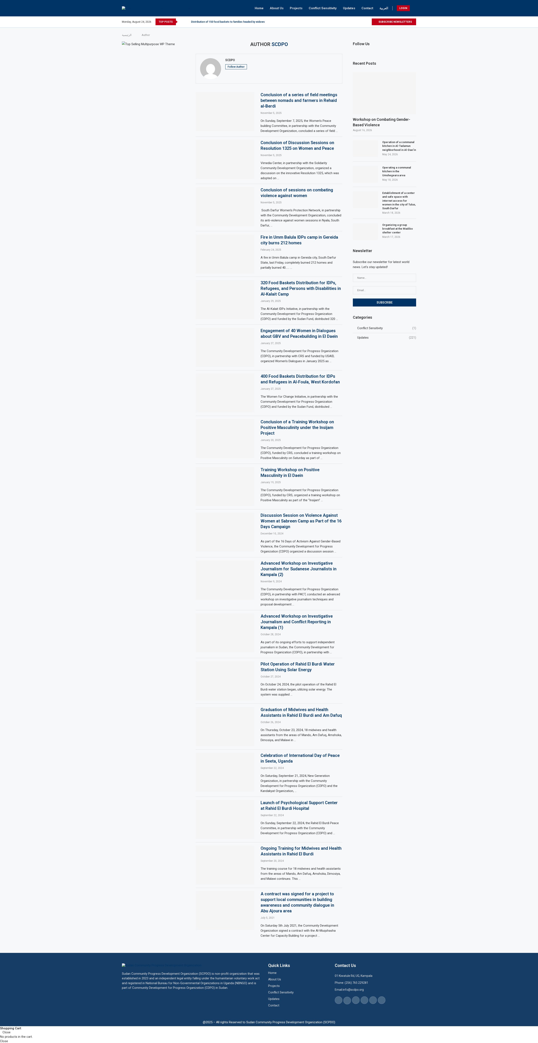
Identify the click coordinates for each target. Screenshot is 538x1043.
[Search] (414, 8)
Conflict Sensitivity (323, 8)
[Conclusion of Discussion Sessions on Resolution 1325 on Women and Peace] (225, 159)
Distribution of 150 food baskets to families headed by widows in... (230, 21)
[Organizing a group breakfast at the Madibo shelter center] (365, 231)
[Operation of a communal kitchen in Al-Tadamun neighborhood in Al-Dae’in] (365, 148)
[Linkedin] (358, 22)
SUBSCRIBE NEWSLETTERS (395, 21)
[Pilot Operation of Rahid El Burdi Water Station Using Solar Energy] (225, 680)
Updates (349, 8)
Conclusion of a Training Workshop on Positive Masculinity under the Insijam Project (297, 427)
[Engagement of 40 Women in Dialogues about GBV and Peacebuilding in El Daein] (225, 347)
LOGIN (403, 8)
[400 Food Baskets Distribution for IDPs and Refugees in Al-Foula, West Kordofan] (225, 393)
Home (259, 8)
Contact (367, 8)
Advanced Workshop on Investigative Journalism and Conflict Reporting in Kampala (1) (297, 622)
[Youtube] (363, 22)
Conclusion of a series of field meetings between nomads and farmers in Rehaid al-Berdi (299, 100)
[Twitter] (349, 22)
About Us (277, 8)
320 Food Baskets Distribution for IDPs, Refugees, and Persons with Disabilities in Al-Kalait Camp (301, 288)
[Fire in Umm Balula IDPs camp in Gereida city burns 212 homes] (225, 254)
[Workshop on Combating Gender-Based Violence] (384, 93)
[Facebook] (344, 22)
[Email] (368, 22)
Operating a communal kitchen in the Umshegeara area (396, 171)
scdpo (230, 60)
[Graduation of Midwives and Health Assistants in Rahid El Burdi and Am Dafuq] (225, 726)
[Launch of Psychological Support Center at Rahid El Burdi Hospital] (225, 819)
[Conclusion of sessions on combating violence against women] (225, 206)
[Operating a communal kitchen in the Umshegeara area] (365, 174)
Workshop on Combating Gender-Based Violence (381, 122)
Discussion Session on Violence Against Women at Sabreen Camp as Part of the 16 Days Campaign (301, 521)
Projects (296, 8)
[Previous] (181, 21)
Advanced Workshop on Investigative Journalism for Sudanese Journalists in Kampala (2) (298, 569)
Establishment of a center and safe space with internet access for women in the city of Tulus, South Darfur (399, 200)
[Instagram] (353, 22)
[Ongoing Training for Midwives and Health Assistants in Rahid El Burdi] (225, 865)
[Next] (187, 21)
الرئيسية (127, 35)
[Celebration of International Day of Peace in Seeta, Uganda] (225, 772)
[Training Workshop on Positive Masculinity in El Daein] (225, 486)
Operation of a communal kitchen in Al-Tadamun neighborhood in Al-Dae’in (399, 146)
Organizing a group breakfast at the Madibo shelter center (397, 228)
